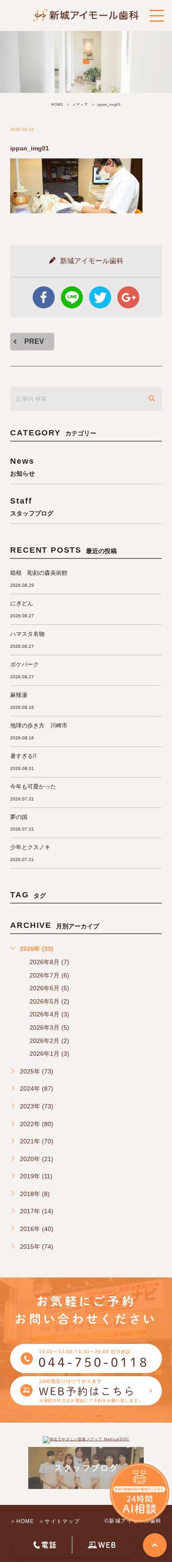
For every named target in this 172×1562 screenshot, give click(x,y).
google (128, 297)
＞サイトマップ (59, 1521)
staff (31, 506)
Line (72, 297)
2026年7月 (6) (49, 975)
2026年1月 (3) (49, 1053)
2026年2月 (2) (49, 1040)
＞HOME (22, 1521)
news (22, 467)
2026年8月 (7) (49, 962)
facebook (44, 297)
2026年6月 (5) (49, 988)
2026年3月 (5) (49, 1027)
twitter (100, 297)
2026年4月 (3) (49, 1014)
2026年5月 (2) (49, 1001)
